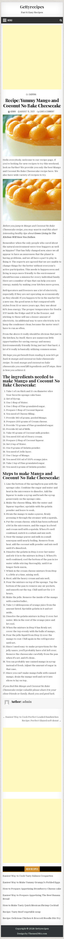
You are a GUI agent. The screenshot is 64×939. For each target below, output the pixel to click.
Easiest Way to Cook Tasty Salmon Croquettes (28, 876)
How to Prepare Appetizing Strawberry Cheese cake (32, 888)
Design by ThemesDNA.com (32, 933)
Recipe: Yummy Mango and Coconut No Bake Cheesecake (32, 103)
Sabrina (32, 94)
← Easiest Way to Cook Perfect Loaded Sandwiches (31, 717)
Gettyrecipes (32, 6)
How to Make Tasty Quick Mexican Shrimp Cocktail (31, 905)
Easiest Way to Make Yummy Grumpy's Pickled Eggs (31, 882)
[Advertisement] (32, 57)
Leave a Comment (46, 111)
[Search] (61, 20)
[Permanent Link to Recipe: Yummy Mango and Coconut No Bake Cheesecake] (32, 135)
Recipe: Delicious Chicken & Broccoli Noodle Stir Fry (32, 918)
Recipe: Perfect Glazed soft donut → (41, 720)
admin (13, 111)
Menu (10, 20)
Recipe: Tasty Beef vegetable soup (22, 912)
